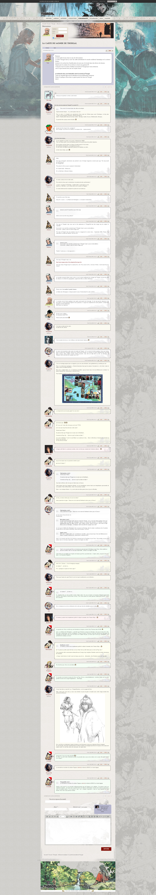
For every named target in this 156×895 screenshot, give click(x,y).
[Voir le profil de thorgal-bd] (49, 110)
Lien (101, 91)
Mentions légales (74, 890)
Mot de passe (53, 32)
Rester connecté (57, 38)
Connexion (87, 1)
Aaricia (105, 810)
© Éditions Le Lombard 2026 (84, 890)
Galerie (107, 18)
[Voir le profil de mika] (49, 317)
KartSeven (48, 454)
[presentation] (47, 816)
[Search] (115, 1)
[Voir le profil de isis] (49, 354)
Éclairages (94, 18)
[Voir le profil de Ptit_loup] (49, 98)
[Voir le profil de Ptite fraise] (48, 131)
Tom (48, 63)
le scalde (48, 553)
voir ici (79, 767)
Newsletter (102, 1)
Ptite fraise (49, 133)
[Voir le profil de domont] (49, 162)
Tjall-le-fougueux (48, 669)
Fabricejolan (49, 416)
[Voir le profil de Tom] (47, 57)
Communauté (83, 18)
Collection (72, 18)
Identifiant (54, 29)
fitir (49, 344)
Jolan (102, 811)
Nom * (56, 807)
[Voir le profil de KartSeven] (49, 452)
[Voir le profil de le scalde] (48, 552)
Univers (49, 18)
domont (49, 164)
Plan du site (68, 890)
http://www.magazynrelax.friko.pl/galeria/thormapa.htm (69, 262)
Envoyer (106, 849)
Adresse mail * (80, 807)
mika (48, 319)
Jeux (101, 18)
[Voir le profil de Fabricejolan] (49, 414)
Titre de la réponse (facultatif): (57, 799)
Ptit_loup (48, 100)
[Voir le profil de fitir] (49, 343)
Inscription (95, 1)
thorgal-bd (49, 112)
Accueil (44, 23)
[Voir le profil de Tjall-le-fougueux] (49, 667)
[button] (47, 816)
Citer (110, 50)
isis (49, 356)
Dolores (49, 214)
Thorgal (99, 810)
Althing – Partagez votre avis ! (77, 21)
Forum (65, 21)
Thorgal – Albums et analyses (58, 23)
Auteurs (64, 18)
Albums (56, 18)
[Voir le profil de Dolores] (49, 212)
